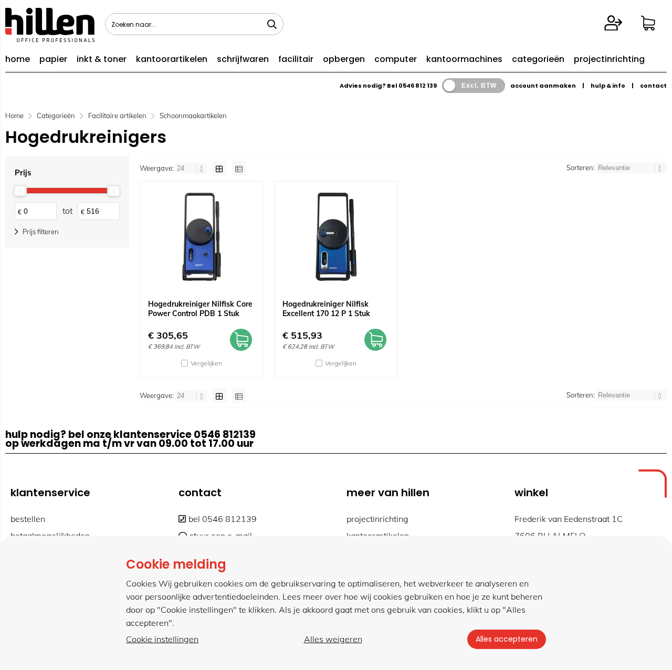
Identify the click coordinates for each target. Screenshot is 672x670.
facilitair (295, 59)
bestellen (27, 519)
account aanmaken (543, 85)
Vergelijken (206, 363)
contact (653, 85)
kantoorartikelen (171, 59)
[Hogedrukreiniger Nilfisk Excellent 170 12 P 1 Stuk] (336, 237)
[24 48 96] (191, 168)
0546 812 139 (417, 85)
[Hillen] (49, 39)
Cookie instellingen (162, 639)
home (17, 59)
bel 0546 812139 (222, 519)
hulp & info (608, 85)
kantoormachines (464, 59)
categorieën (538, 59)
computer (395, 59)
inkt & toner (102, 59)
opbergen (344, 59)
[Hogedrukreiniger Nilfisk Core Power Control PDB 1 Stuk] (201, 237)
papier (53, 59)
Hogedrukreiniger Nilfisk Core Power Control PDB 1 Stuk (200, 308)
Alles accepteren (507, 639)
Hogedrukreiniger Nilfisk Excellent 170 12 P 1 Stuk (326, 308)
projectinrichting (609, 59)
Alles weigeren (333, 639)
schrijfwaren (243, 59)
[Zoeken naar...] (271, 24)
